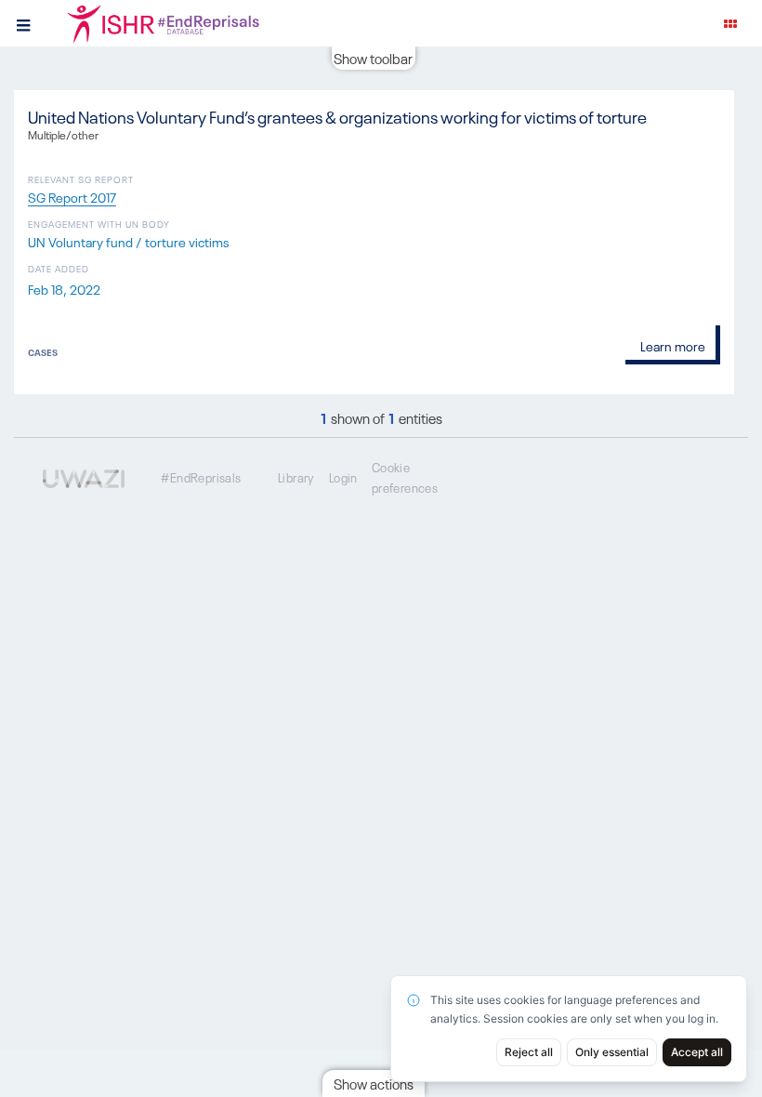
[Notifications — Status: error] (730, 23)
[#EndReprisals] (185, 23)
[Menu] (23, 23)
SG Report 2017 (72, 196)
